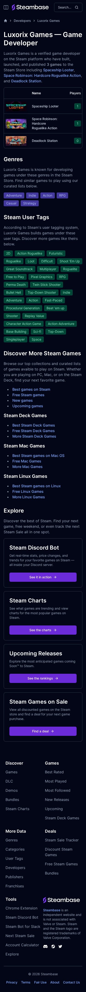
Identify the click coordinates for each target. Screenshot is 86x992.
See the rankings (40, 678)
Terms (26, 982)
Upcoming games (27, 406)
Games (11, 772)
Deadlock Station (26, 81)
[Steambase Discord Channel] (45, 946)
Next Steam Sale (20, 935)
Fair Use (40, 982)
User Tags (14, 858)
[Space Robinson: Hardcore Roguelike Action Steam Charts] (16, 123)
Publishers (14, 876)
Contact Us (71, 982)
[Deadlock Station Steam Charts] (16, 140)
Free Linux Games (28, 491)
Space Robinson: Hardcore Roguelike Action (42, 75)
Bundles (12, 799)
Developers (22, 21)
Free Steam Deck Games (33, 430)
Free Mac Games (26, 461)
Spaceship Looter (58, 70)
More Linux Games (28, 497)
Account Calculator (22, 945)
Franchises (15, 886)
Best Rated (54, 772)
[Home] (5, 21)
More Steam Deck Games (34, 436)
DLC (9, 781)
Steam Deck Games (62, 818)
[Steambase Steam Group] (53, 946)
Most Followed (57, 790)
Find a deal (40, 731)
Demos (12, 790)
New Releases (57, 799)
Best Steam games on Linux (36, 486)
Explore (12, 954)
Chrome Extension (21, 908)
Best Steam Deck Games (33, 425)
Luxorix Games (48, 21)
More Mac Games (27, 466)
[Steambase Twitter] (60, 946)
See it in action (40, 577)
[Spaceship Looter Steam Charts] (16, 106)
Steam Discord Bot (22, 917)
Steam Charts (17, 808)
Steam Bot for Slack (23, 926)
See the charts (40, 630)
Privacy (11, 982)
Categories (15, 849)
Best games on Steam (31, 389)
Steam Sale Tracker (62, 840)
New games (22, 400)
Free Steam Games (61, 864)
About (54, 982)
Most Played (56, 781)
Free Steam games (28, 395)
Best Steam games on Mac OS (38, 455)
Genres (12, 840)
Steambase (51, 910)
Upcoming (54, 808)
